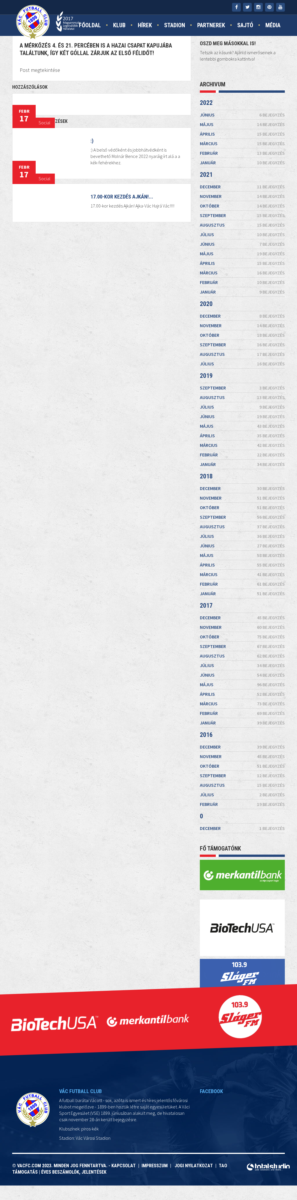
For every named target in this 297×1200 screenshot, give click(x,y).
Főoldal (90, 25)
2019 (206, 375)
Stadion (174, 25)
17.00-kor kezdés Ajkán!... (121, 197)
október (242, 206)
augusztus (242, 225)
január (242, 162)
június (242, 115)
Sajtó (245, 25)
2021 (206, 174)
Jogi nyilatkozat (193, 1165)
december (242, 187)
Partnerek (211, 25)
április (242, 134)
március (242, 143)
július (242, 234)
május (242, 124)
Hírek (145, 25)
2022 (206, 102)
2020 (206, 303)
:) (91, 141)
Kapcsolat (124, 1165)
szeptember (242, 215)
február (242, 153)
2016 (206, 734)
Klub (119, 25)
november (242, 196)
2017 (206, 605)
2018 (206, 476)
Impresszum (156, 1165)
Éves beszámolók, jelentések (73, 1172)
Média (272, 25)
